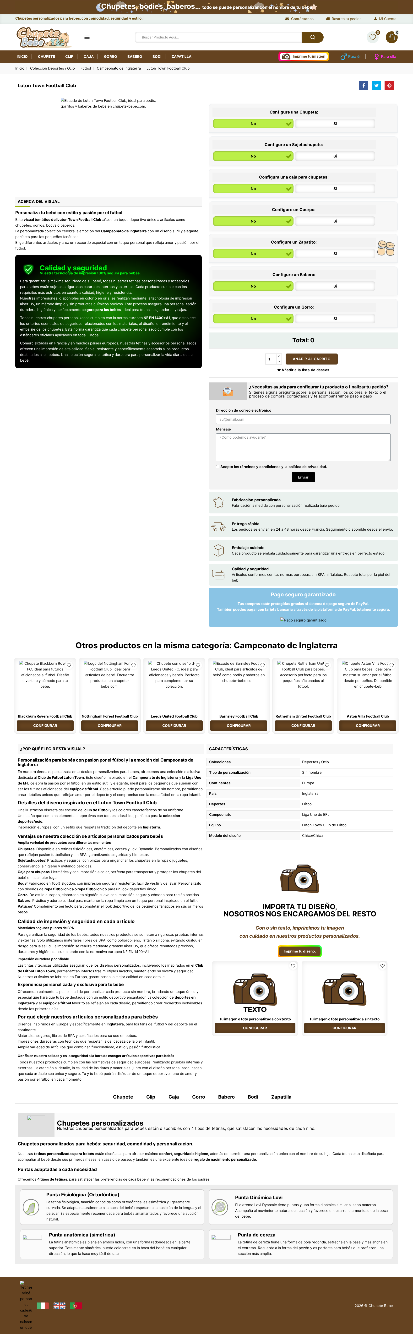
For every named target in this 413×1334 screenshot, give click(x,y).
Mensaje (223, 429)
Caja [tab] (173, 1097)
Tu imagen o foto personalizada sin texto (344, 1019)
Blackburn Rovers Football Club (45, 716)
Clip (69, 56)
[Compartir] (363, 85)
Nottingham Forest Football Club (110, 716)
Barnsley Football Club (238, 716)
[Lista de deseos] (372, 37)
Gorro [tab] (198, 1097)
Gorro (110, 56)
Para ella (388, 56)
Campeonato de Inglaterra (286, 645)
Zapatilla (181, 56)
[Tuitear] (376, 85)
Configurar (45, 725)
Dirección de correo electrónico (243, 410)
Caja (89, 56)
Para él (354, 56)
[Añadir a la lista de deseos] (69, 665)
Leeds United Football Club (174, 716)
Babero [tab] (226, 1097)
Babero (134, 56)
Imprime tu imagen (309, 56)
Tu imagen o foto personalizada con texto (255, 1019)
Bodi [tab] (253, 1097)
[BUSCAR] (313, 37)
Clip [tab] (150, 1097)
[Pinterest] (389, 85)
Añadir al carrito (312, 359)
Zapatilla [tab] (281, 1097)
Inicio (22, 56)
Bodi (156, 56)
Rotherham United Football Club (303, 716)
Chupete (46, 56)
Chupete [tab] (123, 1097)
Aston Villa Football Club (368, 716)
